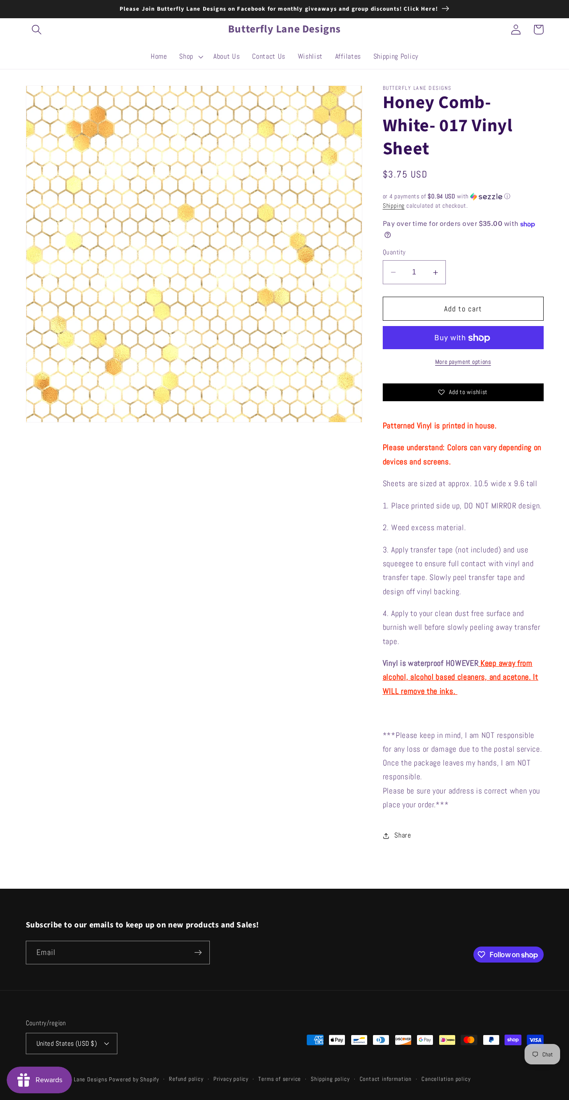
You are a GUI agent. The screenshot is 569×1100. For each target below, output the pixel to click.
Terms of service (279, 1079)
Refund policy (186, 1079)
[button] (37, 29)
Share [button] (402, 835)
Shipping (394, 206)
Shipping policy (330, 1079)
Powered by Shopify (134, 1079)
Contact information (386, 1079)
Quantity (394, 252)
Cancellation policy (445, 1079)
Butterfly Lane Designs (78, 1079)
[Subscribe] (198, 953)
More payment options (463, 362)
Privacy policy (230, 1079)
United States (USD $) (66, 1043)
